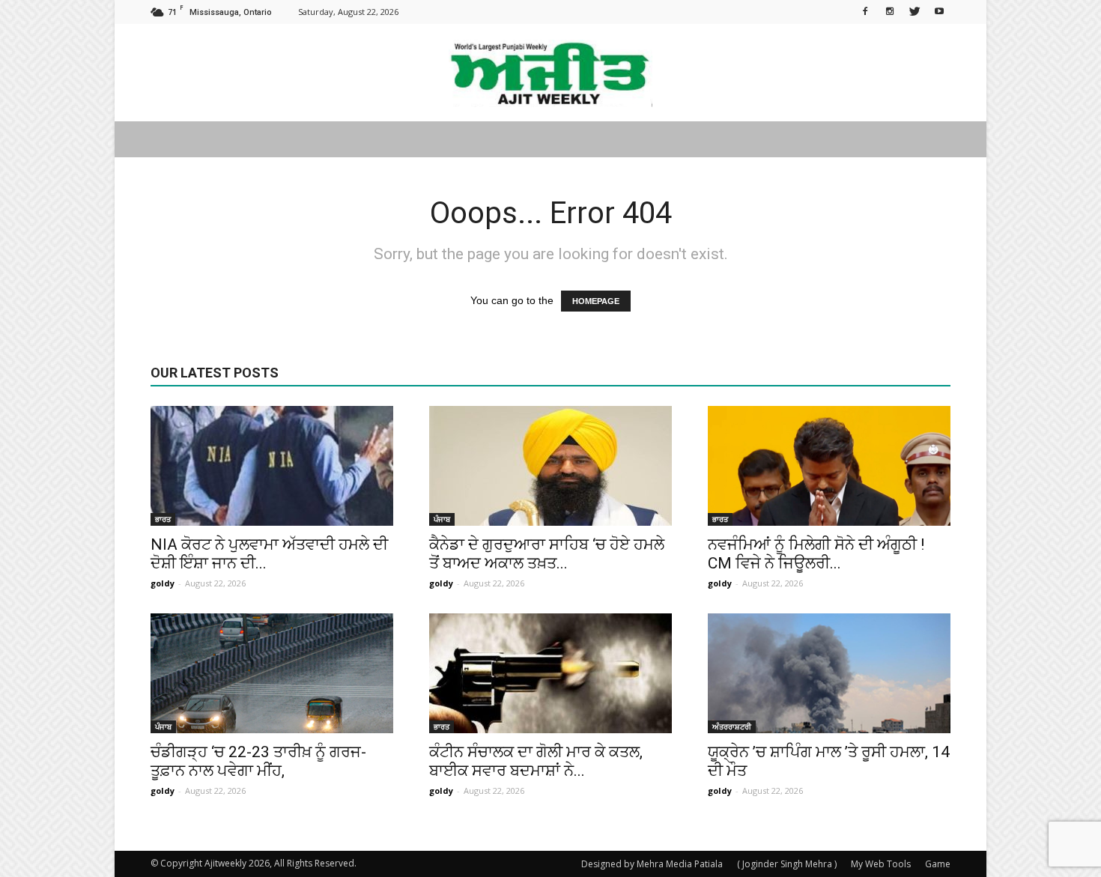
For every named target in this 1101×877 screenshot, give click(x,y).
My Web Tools (881, 864)
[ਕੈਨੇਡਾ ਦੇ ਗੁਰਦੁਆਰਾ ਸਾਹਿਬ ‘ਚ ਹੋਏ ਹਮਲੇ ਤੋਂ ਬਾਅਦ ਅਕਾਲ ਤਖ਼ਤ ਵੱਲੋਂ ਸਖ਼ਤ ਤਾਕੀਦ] (550, 466)
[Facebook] (865, 10)
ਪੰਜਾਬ (442, 519)
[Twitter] (914, 10)
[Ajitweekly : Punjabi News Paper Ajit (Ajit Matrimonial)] (550, 73)
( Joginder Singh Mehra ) (787, 864)
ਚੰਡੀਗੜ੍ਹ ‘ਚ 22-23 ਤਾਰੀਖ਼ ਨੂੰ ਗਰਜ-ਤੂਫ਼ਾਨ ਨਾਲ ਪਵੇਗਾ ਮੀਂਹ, (258, 761)
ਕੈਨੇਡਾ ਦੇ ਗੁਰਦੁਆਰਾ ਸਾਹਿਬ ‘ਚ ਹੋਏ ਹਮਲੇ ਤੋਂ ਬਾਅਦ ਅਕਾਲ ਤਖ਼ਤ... (546, 553)
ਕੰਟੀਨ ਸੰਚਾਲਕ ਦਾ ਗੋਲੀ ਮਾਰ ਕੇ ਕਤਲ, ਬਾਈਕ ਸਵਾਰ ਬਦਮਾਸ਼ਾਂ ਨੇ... (536, 761)
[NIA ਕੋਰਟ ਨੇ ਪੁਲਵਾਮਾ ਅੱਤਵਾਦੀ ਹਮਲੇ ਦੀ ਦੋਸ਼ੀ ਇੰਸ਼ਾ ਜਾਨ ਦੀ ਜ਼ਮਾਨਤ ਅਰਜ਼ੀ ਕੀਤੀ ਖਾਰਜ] (272, 466)
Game (937, 864)
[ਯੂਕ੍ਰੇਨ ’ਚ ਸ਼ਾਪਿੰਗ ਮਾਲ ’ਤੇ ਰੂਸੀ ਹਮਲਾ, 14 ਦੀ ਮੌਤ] (829, 673)
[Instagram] (890, 10)
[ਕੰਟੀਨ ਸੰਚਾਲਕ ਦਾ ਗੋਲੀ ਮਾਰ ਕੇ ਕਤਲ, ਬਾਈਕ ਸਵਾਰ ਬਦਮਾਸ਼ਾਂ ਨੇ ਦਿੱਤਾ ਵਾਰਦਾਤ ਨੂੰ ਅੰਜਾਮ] (550, 673)
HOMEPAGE (595, 301)
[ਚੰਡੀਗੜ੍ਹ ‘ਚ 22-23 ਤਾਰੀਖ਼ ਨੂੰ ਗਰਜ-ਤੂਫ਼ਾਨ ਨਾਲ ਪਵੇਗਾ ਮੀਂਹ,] (272, 673)
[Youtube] (939, 10)
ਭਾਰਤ (163, 519)
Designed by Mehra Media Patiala (652, 864)
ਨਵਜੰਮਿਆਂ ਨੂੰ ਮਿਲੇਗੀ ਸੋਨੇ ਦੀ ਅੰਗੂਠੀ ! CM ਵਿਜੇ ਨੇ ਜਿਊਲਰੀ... (816, 553)
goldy (163, 583)
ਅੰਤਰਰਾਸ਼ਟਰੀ (731, 726)
